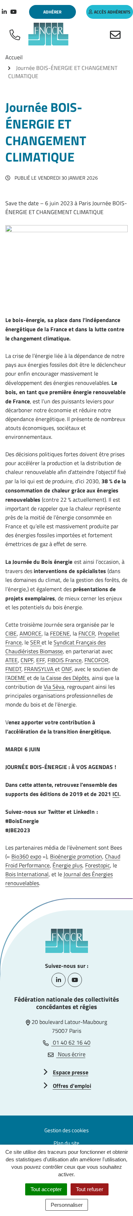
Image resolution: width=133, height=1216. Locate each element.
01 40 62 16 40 (70, 1042)
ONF (66, 669)
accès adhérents (112, 12)
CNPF (27, 660)
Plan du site (66, 1143)
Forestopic (97, 865)
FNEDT (13, 669)
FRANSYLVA (39, 669)
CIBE (11, 633)
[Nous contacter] (117, 34)
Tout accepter (46, 1189)
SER (35, 642)
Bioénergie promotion (76, 856)
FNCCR (86, 633)
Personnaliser (67, 1205)
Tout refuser (89, 1189)
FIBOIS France (65, 660)
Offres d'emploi (72, 1085)
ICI (115, 794)
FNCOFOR (96, 660)
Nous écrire (70, 1054)
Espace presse (70, 1072)
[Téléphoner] (16, 34)
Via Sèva (54, 686)
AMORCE (30, 633)
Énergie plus (67, 865)
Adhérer (52, 12)
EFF (40, 660)
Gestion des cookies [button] (66, 1130)
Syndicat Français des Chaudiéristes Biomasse (55, 646)
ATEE (11, 660)
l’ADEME (16, 678)
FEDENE (60, 633)
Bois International (27, 874)
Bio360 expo (26, 856)
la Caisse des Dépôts (64, 678)
